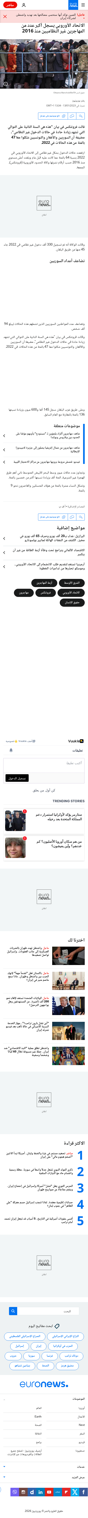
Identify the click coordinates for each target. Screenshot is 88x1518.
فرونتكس (46, 592)
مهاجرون (24, 592)
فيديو (82, 1442)
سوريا (31, 1356)
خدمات (81, 1467)
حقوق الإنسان (72, 602)
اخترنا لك (76, 940)
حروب (13, 1356)
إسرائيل (19, 1346)
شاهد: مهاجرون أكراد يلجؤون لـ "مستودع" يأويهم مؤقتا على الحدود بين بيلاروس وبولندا (48, 435)
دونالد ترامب (71, 1356)
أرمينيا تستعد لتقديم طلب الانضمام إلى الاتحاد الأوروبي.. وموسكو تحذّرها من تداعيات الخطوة (49, 567)
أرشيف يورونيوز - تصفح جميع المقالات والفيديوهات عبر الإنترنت (24, 1452)
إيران (38, 1346)
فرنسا (50, 1356)
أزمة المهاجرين (44, 582)
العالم (39, 1408)
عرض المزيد (78, 1477)
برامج (39, 1442)
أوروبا (82, 1408)
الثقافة (38, 1433)
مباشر (10, 5)
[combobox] (44, 1311)
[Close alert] (5, 16)
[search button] (13, 1311)
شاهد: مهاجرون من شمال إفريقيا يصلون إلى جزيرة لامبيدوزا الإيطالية (48, 450)
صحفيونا (80, 1450)
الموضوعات (78, 1398)
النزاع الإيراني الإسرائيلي (65, 1336)
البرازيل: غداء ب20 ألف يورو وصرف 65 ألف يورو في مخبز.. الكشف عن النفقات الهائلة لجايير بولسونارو (52, 538)
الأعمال (81, 1416)
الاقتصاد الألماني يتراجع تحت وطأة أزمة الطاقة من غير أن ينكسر (49, 552)
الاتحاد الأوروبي (71, 592)
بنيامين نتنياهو (22, 1365)
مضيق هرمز (67, 1365)
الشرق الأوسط (72, 582)
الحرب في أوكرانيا (63, 1346)
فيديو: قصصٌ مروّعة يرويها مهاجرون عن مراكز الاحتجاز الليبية (47, 462)
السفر (82, 1433)
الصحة (45, 1365)
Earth (38, 1416)
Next (82, 1425)
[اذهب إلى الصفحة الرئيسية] (73, 5)
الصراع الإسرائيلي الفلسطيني (24, 1336)
